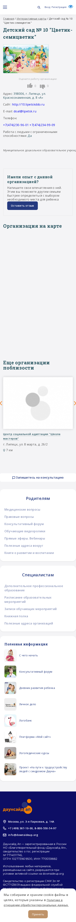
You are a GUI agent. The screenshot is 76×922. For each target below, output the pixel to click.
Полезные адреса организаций (28, 623)
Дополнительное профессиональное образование (33, 588)
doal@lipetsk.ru (25, 111)
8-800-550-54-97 (45, 828)
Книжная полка (16, 616)
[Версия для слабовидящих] (69, 7)
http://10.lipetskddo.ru (28, 104)
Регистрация (59, 7)
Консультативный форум (24, 524)
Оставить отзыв (22, 205)
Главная (8, 18)
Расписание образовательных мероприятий (28, 599)
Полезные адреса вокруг (23, 546)
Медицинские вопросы (22, 509)
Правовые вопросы (19, 517)
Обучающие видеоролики (24, 531)
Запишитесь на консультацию (39, 477)
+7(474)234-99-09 (42, 125)
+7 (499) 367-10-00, (21, 828)
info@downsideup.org (23, 835)
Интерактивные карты (31, 18)
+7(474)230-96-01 (16, 125)
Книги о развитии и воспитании (29, 553)
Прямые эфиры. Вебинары (24, 538)
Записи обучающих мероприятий (30, 609)
